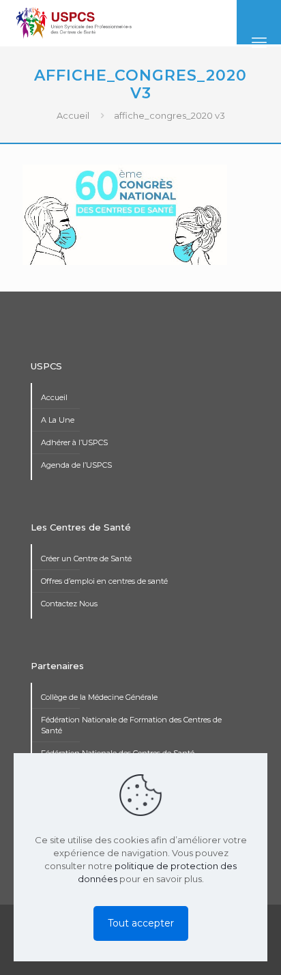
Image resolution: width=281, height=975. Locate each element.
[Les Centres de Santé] (74, 22)
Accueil (73, 115)
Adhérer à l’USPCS (74, 442)
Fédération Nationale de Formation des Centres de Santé (131, 725)
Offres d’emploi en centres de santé (104, 581)
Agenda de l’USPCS (76, 465)
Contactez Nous (69, 603)
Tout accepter (141, 923)
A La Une (57, 420)
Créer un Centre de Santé (86, 558)
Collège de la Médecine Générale (99, 697)
